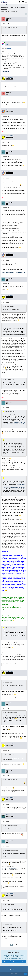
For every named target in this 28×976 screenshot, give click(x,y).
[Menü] (26, 1)
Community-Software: (14, 973)
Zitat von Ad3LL (8, 325)
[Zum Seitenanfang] (25, 974)
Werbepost (9, 43)
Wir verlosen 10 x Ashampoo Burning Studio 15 (13, 272)
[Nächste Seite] (16, 945)
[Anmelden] (22, 2)
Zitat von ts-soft (9, 904)
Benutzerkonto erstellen (18, 961)
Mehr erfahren (5, 71)
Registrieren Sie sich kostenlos (14, 956)
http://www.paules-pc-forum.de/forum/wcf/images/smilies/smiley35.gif (14, 424)
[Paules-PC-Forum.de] (3, 1)
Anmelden (6, 961)
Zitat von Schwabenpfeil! (11, 27)
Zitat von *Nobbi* (9, 306)
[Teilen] (26, 14)
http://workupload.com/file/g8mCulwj (11, 868)
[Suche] (19, 1)
